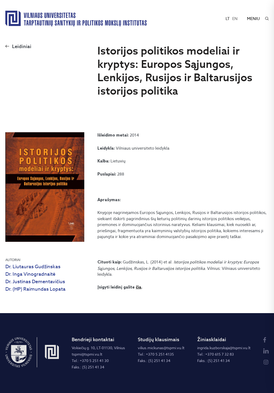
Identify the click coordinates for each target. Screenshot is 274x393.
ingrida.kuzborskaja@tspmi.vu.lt (223, 348)
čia (138, 287)
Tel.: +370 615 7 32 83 (215, 354)
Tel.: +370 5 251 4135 (156, 354)
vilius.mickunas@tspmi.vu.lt (161, 348)
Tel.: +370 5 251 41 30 (90, 361)
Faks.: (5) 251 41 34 (88, 367)
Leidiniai (21, 46)
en (235, 18)
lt (228, 18)
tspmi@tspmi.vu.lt (87, 354)
